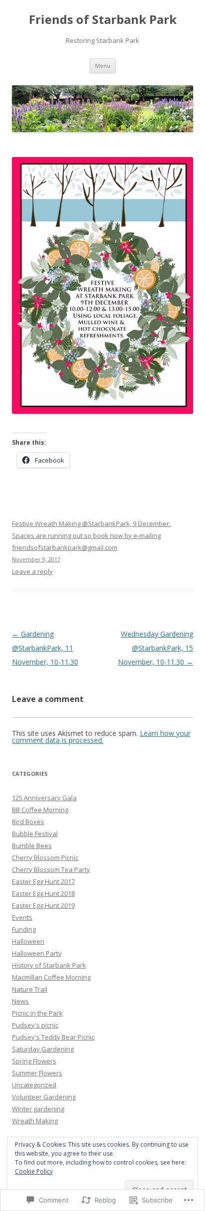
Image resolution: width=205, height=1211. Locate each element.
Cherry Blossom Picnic (45, 857)
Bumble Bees (32, 845)
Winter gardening (38, 1108)
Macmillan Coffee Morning (51, 977)
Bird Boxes (28, 821)
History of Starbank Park (49, 965)
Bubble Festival (35, 833)
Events (22, 917)
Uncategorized (34, 1084)
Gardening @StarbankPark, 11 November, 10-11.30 (45, 648)
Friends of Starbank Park (103, 19)
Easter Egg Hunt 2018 (43, 893)
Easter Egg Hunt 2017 (43, 881)
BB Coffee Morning (40, 809)
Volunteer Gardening (44, 1096)
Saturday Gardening (43, 1048)
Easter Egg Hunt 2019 (43, 905)
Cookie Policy (34, 1171)
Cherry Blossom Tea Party (51, 869)
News (20, 1001)
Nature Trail (29, 989)
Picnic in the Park (37, 1013)
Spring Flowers (34, 1060)
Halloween (28, 941)
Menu (102, 65)
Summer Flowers (37, 1072)
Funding (24, 929)
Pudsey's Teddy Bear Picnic (53, 1037)
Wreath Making (35, 1120)
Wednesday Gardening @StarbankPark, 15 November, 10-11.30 (155, 648)
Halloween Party (37, 953)
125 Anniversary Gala (44, 797)
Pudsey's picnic (35, 1025)
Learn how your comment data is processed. (101, 736)
